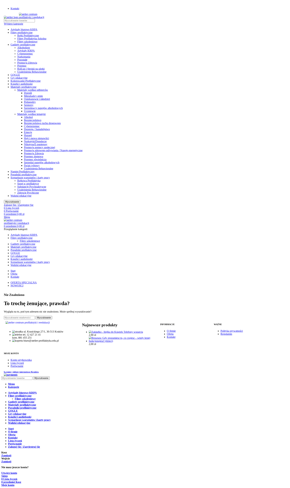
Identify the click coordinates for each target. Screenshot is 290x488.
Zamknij (6, 455)
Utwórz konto (9, 473)
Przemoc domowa (33, 156)
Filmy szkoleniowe (27, 41)
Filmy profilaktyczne (22, 32)
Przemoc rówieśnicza (35, 159)
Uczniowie (30, 111)
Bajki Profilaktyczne (28, 35)
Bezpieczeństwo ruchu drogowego (42, 123)
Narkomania (23, 56)
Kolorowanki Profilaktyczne (26, 80)
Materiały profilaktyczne (23, 86)
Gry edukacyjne (19, 77)
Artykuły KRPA (26, 50)
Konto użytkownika (21, 360)
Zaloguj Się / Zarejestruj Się (24, 446)
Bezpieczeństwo (32, 120)
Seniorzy (28, 105)
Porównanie (17, 366)
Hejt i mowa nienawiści (36, 138)
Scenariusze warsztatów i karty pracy (30, 177)
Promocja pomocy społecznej (39, 147)
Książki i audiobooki (22, 83)
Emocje (28, 132)
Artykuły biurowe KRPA (24, 29)
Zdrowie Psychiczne (28, 192)
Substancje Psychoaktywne (31, 186)
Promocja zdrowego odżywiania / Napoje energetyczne (53, 150)
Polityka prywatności (232, 330)
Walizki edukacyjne (21, 195)
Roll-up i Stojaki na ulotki (31, 68)
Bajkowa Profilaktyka (28, 180)
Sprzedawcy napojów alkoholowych (43, 108)
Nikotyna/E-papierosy (35, 144)
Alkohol (28, 117)
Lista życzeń (17, 363)
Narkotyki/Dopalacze (35, 141)
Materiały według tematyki (31, 114)
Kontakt (171, 337)
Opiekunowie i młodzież (37, 99)
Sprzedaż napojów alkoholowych (41, 162)
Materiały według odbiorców (32, 89)
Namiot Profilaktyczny (23, 171)
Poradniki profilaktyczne (24, 174)
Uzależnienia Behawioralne (31, 71)
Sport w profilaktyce (28, 183)
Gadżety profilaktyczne (23, 44)
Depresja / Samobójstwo (37, 129)
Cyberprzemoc (25, 53)
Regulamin (226, 333)
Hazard (28, 135)
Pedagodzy (30, 102)
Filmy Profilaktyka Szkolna (31, 38)
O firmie (171, 330)
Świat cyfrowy (32, 165)
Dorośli (28, 93)
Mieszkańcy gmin (33, 96)
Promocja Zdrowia (27, 62)
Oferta (170, 333)
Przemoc (22, 65)
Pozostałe (22, 59)
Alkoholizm (23, 47)
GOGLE (15, 74)
